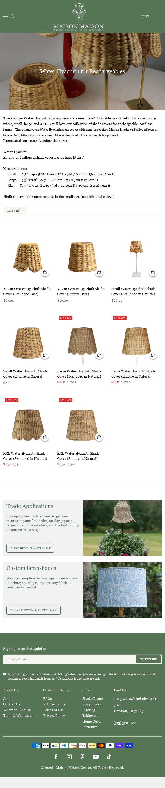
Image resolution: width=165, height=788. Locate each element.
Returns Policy (54, 704)
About (8, 699)
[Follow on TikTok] (109, 756)
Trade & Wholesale (17, 716)
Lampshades (91, 704)
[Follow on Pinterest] (82, 756)
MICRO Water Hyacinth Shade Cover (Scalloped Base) (26, 291)
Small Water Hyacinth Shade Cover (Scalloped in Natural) (133, 291)
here (62, 141)
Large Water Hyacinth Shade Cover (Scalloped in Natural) (79, 373)
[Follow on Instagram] (69, 756)
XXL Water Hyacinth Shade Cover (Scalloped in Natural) (25, 456)
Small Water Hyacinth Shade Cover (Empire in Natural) (25, 373)
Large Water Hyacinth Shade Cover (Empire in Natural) (133, 373)
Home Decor (92, 721)
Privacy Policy (54, 716)
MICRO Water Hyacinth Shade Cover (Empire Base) (80, 291)
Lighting (88, 710)
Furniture (89, 727)
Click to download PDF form (33, 610)
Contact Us (11, 704)
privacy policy (140, 674)
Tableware (90, 716)
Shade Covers (92, 699)
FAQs (47, 699)
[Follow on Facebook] (56, 756)
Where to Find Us (17, 710)
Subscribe (148, 659)
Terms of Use (53, 710)
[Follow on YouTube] (96, 756)
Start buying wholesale (30, 548)
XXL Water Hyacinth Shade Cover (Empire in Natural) (78, 456)
